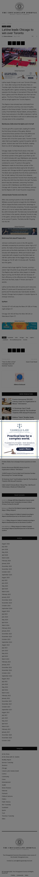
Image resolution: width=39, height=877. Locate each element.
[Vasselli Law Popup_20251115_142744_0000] (19, 458)
